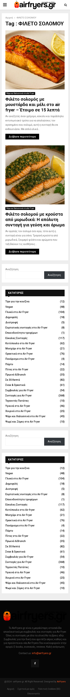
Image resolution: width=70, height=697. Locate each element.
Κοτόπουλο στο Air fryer (20, 343)
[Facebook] (35, 663)
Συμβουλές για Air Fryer (19, 390)
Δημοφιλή (11, 317)
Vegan (9, 306)
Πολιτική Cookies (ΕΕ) (49, 689)
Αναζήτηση (11, 269)
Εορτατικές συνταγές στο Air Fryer (26, 327)
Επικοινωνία (33, 693)
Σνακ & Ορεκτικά (15, 385)
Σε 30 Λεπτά (12, 379)
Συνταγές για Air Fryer (18, 395)
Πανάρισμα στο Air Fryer (20, 358)
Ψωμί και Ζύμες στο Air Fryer (22, 421)
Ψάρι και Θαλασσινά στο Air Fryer (20, 93)
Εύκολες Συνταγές (16, 338)
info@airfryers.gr (41, 653)
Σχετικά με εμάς (26, 689)
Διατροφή (11, 322)
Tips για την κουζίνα (17, 301)
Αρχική (10, 689)
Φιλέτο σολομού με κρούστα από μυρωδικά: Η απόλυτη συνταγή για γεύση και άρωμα (35, 219)
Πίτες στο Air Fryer (16, 369)
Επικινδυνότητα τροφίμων (21, 332)
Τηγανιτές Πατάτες (17, 400)
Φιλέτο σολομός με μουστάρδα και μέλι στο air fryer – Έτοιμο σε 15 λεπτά (32, 104)
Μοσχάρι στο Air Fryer (18, 348)
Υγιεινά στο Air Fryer (17, 405)
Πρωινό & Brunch (15, 374)
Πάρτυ (9, 364)
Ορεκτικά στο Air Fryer (19, 353)
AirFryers (61, 681)
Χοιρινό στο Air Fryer (18, 411)
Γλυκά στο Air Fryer (17, 312)
